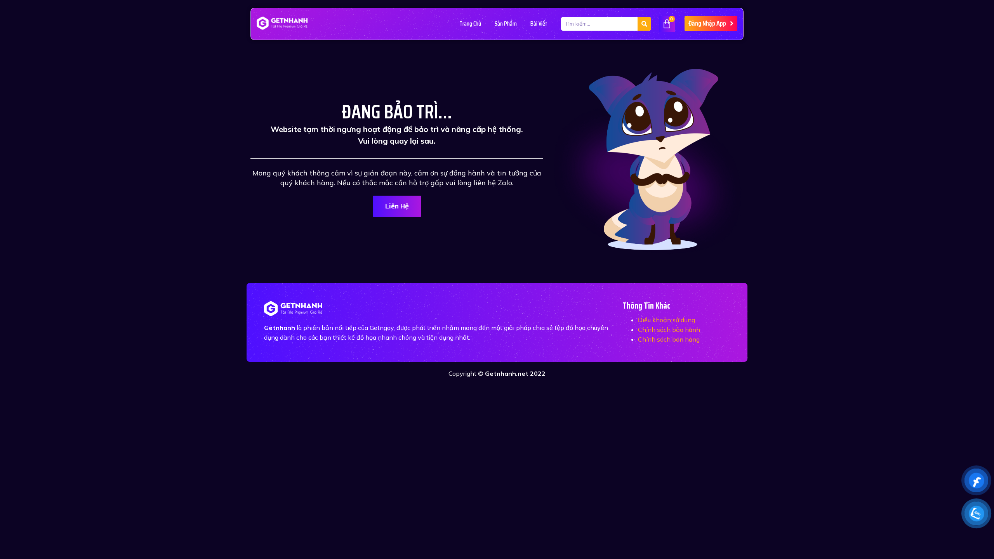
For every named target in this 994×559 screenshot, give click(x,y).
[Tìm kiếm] (644, 24)
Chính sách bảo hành (669, 329)
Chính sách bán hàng (669, 339)
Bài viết (538, 23)
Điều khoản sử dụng (666, 320)
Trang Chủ (470, 23)
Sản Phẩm (506, 23)
